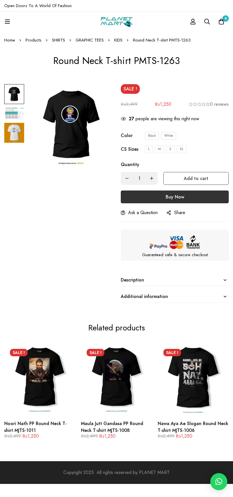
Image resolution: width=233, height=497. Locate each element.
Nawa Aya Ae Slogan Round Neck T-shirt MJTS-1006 (193, 427)
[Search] (207, 21)
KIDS (118, 40)
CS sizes (129, 149)
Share (179, 212)
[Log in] (193, 21)
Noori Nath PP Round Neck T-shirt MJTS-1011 (35, 427)
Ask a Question (143, 212)
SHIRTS (58, 40)
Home (9, 40)
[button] (218, 481)
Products (33, 40)
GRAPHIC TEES (90, 40)
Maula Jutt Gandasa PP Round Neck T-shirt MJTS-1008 (112, 427)
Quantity (130, 164)
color (127, 135)
